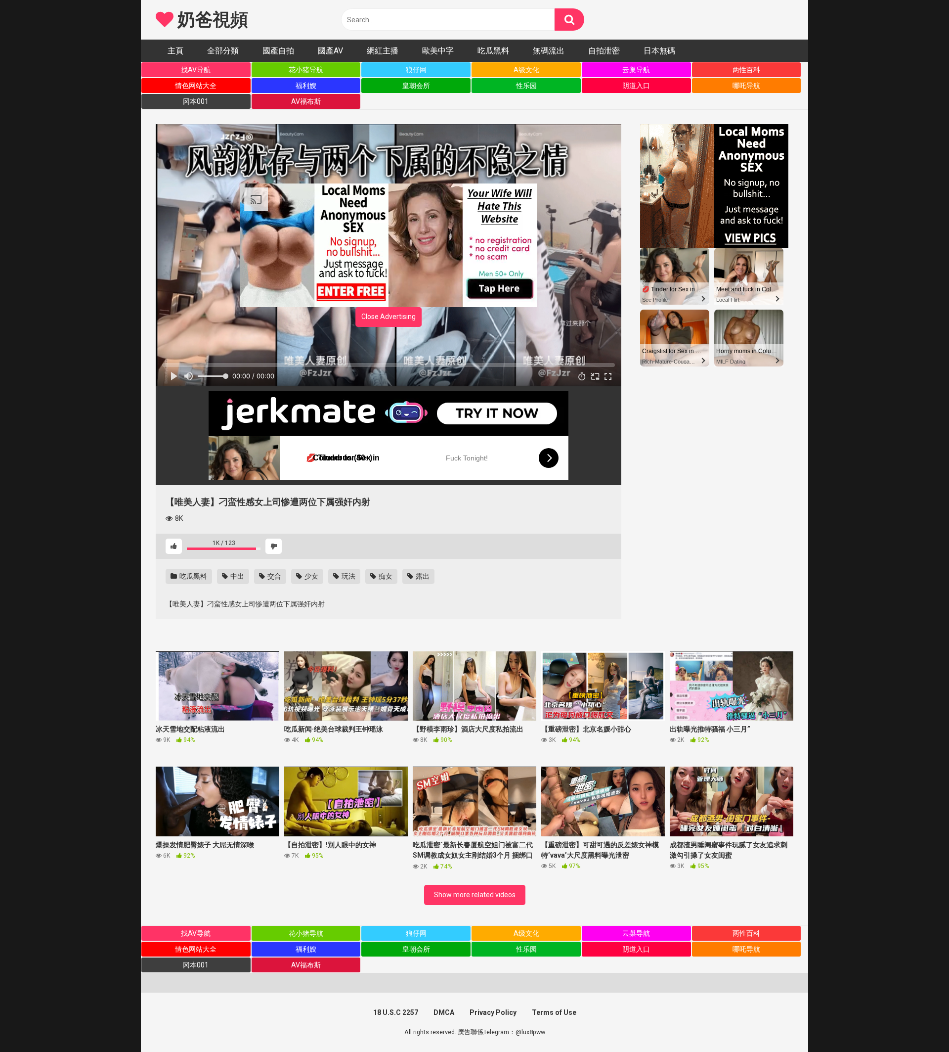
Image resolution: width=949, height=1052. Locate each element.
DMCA (443, 1012)
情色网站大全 (195, 86)
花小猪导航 (306, 70)
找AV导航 (196, 70)
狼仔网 (416, 70)
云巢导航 (636, 70)
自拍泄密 (604, 50)
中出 (236, 576)
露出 (422, 576)
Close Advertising (388, 316)
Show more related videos (475, 895)
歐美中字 (438, 50)
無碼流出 (548, 50)
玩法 (347, 576)
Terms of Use (554, 1012)
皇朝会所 (416, 86)
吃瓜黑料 (493, 50)
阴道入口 (636, 86)
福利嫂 (306, 86)
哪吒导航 (746, 86)
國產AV (330, 50)
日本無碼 (659, 50)
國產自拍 (278, 50)
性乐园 (526, 86)
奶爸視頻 (210, 19)
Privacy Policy (493, 1012)
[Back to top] (916, 1022)
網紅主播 (382, 50)
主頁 (175, 50)
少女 (310, 576)
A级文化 (526, 70)
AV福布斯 (306, 101)
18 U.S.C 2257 (395, 1012)
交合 (273, 576)
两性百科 (746, 70)
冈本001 (196, 101)
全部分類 (223, 50)
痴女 (384, 576)
